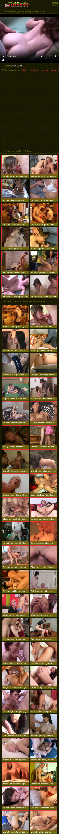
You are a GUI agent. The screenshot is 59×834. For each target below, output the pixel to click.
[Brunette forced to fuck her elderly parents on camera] (15, 339)
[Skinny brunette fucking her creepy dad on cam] (43, 387)
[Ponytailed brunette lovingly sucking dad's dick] (43, 772)
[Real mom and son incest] (17, 4)
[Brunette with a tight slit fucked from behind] (43, 651)
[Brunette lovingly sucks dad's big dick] (15, 459)
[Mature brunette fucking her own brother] (43, 411)
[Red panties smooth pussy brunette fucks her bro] (43, 796)
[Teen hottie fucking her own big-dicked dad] (43, 700)
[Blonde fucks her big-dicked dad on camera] (15, 748)
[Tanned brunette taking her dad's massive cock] (15, 772)
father (24, 70)
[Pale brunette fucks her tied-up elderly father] (43, 579)
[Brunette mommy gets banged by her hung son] (15, 555)
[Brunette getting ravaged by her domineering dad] (43, 724)
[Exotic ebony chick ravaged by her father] (43, 676)
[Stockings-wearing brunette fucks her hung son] (43, 435)
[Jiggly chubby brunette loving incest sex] (15, 435)
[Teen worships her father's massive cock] (43, 315)
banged (45, 70)
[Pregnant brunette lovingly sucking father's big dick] (15, 676)
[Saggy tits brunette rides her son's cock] (43, 483)
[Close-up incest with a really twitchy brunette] (15, 507)
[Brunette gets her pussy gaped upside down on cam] (15, 700)
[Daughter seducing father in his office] (43, 363)
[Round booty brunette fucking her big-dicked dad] (15, 531)
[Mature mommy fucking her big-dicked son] (15, 315)
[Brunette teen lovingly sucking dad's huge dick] (15, 796)
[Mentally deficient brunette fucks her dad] (43, 339)
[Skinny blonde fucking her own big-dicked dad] (15, 483)
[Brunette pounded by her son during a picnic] (43, 459)
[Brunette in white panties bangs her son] (15, 820)
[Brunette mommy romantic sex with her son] (15, 411)
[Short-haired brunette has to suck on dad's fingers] (15, 651)
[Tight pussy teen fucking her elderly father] (43, 531)
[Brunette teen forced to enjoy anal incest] (15, 627)
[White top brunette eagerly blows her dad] (15, 603)
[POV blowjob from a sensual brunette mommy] (15, 724)
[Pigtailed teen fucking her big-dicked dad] (15, 387)
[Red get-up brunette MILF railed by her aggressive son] (43, 627)
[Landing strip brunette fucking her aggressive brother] (43, 507)
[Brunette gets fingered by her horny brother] (43, 820)
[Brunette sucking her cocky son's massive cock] (15, 579)
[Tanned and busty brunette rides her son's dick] (43, 748)
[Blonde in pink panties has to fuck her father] (15, 363)
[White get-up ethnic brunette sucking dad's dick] (43, 603)
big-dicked (34, 70)
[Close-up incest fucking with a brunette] (43, 555)
